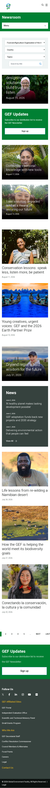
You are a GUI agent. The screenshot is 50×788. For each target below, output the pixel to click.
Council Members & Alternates (15, 746)
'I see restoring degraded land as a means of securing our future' (23, 205)
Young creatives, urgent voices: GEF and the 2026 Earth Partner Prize (22, 326)
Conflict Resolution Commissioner (16, 741)
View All (9, 441)
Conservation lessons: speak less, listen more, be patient (24, 270)
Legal (4, 762)
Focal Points (7, 751)
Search (43, 5)
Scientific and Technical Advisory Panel (18, 718)
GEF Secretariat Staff (11, 736)
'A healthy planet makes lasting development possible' (24, 405)
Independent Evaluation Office (14, 713)
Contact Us (7, 768)
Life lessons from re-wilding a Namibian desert (25, 493)
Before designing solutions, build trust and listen (18, 82)
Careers (5, 756)
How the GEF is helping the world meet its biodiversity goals (22, 549)
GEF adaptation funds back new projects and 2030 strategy (24, 418)
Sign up (25, 131)
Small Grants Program (11, 723)
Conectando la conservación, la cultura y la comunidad (24, 605)
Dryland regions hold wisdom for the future (24, 367)
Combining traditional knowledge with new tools (23, 168)
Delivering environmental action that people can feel (24, 432)
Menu (6, 25)
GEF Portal (6, 707)
